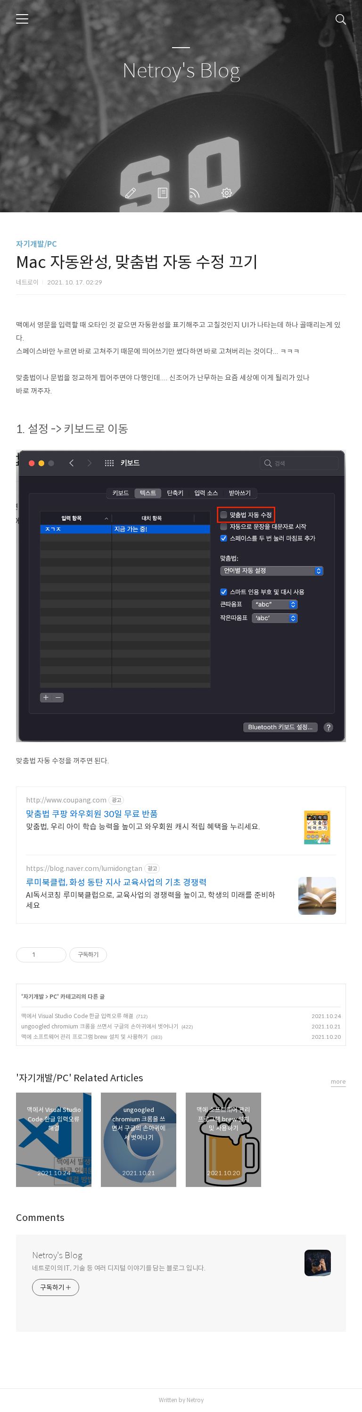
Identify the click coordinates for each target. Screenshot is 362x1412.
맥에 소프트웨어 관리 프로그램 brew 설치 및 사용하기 (84, 1036)
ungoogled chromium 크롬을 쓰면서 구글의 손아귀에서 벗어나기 (100, 1026)
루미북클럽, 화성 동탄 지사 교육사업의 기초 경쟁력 (116, 882)
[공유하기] (44, 955)
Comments (40, 1218)
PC (53, 996)
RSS (196, 193)
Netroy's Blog (181, 71)
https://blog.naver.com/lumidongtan (84, 869)
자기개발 (33, 996)
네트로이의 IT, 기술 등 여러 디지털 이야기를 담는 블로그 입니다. (119, 1268)
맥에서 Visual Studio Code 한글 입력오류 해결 (77, 1015)
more (338, 1082)
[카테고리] (22, 19)
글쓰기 (132, 193)
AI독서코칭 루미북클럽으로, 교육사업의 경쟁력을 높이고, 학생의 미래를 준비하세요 (150, 900)
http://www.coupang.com (66, 800)
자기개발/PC (36, 244)
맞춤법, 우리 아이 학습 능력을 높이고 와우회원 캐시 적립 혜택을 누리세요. (143, 827)
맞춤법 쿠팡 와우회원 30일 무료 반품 (92, 814)
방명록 (164, 193)
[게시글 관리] (56, 955)
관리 (228, 193)
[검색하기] (341, 19)
